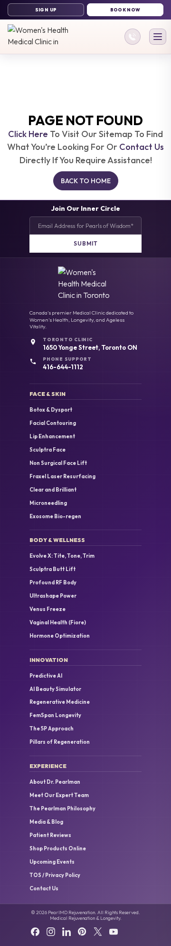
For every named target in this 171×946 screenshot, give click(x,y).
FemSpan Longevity (55, 715)
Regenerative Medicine (59, 702)
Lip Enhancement (52, 437)
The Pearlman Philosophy (62, 809)
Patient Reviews (50, 835)
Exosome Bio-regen (55, 516)
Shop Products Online (57, 849)
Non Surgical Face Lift (58, 463)
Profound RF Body (52, 583)
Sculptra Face (47, 450)
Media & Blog (46, 822)
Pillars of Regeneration (59, 742)
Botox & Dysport (50, 410)
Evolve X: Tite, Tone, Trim (62, 556)
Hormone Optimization (59, 636)
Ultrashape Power (52, 596)
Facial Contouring (52, 423)
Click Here (28, 133)
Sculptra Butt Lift (52, 569)
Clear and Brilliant (52, 490)
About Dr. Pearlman (54, 782)
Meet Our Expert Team (59, 795)
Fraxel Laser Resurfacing (62, 476)
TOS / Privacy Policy (54, 875)
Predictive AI (45, 676)
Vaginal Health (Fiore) (57, 623)
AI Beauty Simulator (55, 689)
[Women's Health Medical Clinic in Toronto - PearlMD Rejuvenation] (38, 36)
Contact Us (141, 146)
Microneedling (48, 503)
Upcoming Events (52, 862)
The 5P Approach (51, 729)
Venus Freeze (47, 609)
